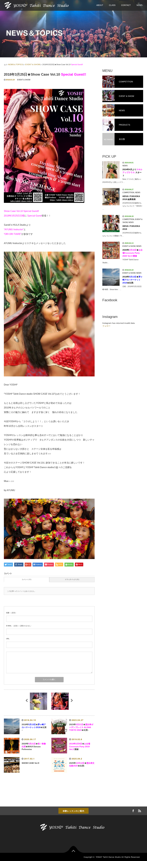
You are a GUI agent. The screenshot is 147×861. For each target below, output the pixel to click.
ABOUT (99, 5)
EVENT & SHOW (32, 64)
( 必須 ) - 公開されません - (19, 626)
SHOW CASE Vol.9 (30, 763)
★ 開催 (79, 747)
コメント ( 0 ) (26, 579)
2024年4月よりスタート (132, 172)
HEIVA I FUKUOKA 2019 (131, 227)
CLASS (112, 5)
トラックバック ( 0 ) (72, 579)
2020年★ (132, 253)
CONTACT (126, 5)
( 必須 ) (11, 613)
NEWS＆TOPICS (15, 64)
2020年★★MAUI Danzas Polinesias (34, 747)
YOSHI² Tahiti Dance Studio (108, 857)
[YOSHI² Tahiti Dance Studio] (38, 5)
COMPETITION (128, 193)
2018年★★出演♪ (34, 727)
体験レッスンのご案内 (73, 810)
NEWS (139, 5)
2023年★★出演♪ (81, 727)
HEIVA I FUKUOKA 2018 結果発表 (131, 197)
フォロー (106, 326)
